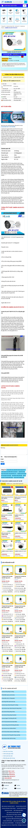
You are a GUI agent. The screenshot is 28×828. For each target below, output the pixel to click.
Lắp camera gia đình (18, 810)
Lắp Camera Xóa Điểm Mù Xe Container (9, 471)
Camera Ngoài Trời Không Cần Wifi (9, 718)
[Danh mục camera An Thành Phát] (24, 5)
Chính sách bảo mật (7, 755)
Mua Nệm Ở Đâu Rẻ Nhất (17, 475)
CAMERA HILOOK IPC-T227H (20, 551)
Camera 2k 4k (9, 483)
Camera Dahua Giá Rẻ (21, 806)
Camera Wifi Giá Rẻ (7, 820)
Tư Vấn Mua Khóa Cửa (20, 822)
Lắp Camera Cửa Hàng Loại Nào (13, 814)
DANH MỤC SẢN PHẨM (10, 5)
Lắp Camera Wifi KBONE (8, 822)
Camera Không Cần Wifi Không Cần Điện (10, 725)
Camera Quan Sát (10, 26)
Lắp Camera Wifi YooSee (19, 820)
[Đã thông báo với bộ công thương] (5, 793)
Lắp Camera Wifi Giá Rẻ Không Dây (14, 818)
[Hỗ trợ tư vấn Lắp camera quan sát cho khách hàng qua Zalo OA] (24, 815)
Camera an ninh (8, 810)
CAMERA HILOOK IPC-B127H (11, 27)
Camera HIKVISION (21, 808)
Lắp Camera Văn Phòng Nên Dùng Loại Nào (11, 735)
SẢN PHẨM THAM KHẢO (18, 483)
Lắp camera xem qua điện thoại (14, 812)
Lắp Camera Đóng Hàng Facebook (9, 715)
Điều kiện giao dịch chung (9, 758)
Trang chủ (3, 26)
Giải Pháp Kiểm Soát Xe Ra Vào (8, 701)
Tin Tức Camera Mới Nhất (9, 688)
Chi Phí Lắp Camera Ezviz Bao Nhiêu (9, 721)
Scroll (24, 820)
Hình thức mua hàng (8, 751)
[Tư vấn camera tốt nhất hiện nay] (26, 15)
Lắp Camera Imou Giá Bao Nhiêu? (9, 728)
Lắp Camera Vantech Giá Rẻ (7, 806)
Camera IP (17, 26)
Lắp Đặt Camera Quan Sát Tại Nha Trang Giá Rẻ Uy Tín (13, 472)
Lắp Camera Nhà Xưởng (20, 816)
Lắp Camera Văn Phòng (7, 816)
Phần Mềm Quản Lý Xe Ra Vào (8, 695)
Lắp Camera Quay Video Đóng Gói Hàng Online (11, 708)
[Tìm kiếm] (25, 2)
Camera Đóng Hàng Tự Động (8, 691)
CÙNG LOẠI (3, 483)
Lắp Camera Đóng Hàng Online (8, 711)
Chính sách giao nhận (8, 753)
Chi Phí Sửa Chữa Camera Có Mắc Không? (10, 731)
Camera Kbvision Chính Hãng (8, 808)
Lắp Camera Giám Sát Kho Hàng (8, 738)
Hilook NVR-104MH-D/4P (19, 477)
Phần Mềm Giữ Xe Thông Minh (8, 698)
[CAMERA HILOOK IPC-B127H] (14, 41)
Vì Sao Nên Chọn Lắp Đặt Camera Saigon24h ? (16, 469)
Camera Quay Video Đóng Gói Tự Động (10, 705)
